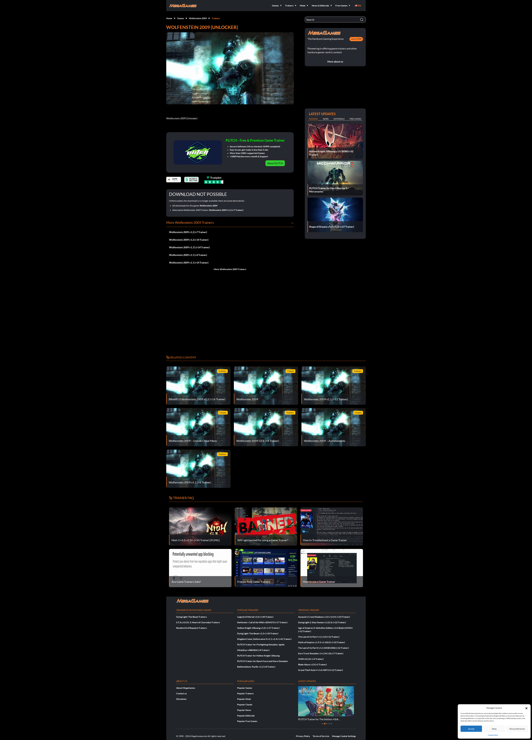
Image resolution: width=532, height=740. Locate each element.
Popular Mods (244, 699)
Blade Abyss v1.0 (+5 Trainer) (312, 664)
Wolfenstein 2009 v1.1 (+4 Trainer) (188, 254)
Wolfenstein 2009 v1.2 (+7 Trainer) (226, 210)
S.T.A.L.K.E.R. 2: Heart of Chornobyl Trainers (198, 622)
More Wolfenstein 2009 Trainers (230, 269)
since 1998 (356, 39)
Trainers (216, 18)
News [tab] (325, 119)
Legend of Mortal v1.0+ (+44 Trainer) (255, 616)
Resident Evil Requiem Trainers (191, 628)
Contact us (181, 693)
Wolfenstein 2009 (198, 18)
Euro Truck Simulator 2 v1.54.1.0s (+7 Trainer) (320, 653)
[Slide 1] (322, 723)
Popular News (244, 710)
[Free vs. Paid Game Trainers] (266, 567)
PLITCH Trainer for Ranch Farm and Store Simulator (262, 661)
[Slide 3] (327, 723)
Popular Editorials (246, 715)
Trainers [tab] (313, 119)
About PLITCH (275, 163)
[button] (526, 707)
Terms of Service (321, 736)
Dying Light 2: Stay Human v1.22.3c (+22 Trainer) (322, 622)
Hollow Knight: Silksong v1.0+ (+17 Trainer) (258, 628)
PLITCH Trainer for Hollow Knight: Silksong (258, 655)
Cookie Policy (493, 735)
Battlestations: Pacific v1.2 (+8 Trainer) (256, 666)
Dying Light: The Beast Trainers (191, 616)
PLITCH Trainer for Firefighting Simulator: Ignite (261, 644)
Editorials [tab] (339, 119)
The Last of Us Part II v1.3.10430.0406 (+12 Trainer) (323, 647)
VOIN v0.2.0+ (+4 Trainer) (311, 659)
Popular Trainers (245, 693)
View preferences (517, 729)
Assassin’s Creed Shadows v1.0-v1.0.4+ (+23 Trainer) (324, 616)
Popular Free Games (247, 721)
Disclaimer (181, 699)
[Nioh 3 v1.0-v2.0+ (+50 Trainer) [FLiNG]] (200, 526)
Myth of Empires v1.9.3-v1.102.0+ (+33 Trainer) (321, 642)
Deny (494, 729)
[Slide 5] (331, 723)
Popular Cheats (244, 704)
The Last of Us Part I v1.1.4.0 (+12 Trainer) (318, 636)
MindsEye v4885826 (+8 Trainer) (253, 650)
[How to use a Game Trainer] (331, 567)
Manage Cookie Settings (344, 736)
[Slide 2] (324, 723)
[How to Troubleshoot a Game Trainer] (331, 526)
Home (169, 18)
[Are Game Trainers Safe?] (200, 567)
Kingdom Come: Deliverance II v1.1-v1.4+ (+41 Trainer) (264, 639)
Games (180, 18)
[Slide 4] (329, 723)
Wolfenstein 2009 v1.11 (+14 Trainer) (189, 247)
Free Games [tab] (355, 119)
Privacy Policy (303, 736)
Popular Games (244, 688)
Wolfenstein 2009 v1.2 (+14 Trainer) (188, 239)
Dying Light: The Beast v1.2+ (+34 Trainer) (257, 633)
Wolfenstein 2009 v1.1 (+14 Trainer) (188, 262)
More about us (335, 61)
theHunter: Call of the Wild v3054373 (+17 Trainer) (262, 622)
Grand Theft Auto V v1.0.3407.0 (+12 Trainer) (320, 670)
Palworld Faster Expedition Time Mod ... (320, 719)
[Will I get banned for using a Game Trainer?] (266, 526)
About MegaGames (185, 688)
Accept (471, 729)
